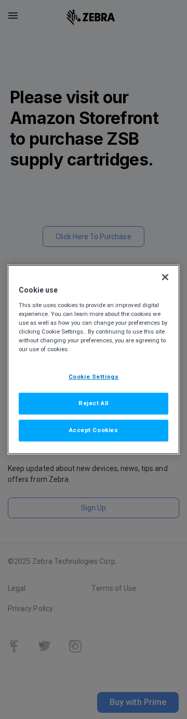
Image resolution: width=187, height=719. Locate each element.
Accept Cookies (93, 430)
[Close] (165, 277)
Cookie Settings (94, 376)
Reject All (93, 403)
